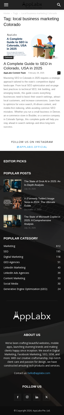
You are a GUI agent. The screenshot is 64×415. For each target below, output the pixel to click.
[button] (6, 5)
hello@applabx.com (39, 373)
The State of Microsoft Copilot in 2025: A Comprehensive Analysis (42, 220)
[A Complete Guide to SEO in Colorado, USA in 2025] (32, 45)
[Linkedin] (36, 397)
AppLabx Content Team (15, 73)
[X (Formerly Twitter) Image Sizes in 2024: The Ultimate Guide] (12, 203)
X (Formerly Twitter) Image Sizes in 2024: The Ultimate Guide (39, 202)
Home (7, 13)
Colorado (8, 57)
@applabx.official (32, 147)
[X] (46, 397)
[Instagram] (27, 397)
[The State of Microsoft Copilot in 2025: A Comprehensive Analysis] (12, 221)
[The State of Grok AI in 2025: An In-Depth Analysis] (12, 185)
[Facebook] (17, 397)
